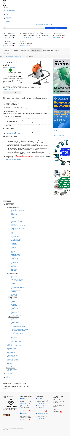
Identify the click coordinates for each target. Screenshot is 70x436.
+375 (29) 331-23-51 (27, 37)
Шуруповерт (14, 266)
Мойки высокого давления (17, 237)
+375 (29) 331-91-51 (7, 37)
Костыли (13, 319)
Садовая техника (25, 50)
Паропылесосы (14, 283)
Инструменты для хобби (16, 226)
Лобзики (13, 233)
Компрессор (14, 229)
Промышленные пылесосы (17, 277)
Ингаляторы (13, 338)
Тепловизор (13, 261)
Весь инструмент (15, 209)
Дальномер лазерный (16, 220)
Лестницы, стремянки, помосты (18, 309)
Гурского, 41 (24, 398)
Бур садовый (14, 307)
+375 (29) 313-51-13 (40, 37)
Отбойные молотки (15, 242)
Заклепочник (14, 224)
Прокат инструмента (13, 207)
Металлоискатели (15, 236)
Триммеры (13, 301)
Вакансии (8, 18)
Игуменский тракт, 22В (43, 413)
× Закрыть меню (7, 201)
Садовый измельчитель (16, 305)
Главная (3, 56)
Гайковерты (13, 217)
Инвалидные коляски (16, 322)
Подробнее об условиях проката (13, 133)
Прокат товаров (9, 56)
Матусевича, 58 (24, 405)
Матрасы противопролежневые (18, 326)
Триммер (13, 265)
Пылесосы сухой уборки (16, 280)
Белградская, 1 (24, 413)
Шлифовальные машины (16, 267)
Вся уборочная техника (16, 275)
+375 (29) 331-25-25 (24, 45)
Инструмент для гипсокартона (18, 225)
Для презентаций (12, 352)
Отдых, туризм (11, 356)
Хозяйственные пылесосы (17, 279)
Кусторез (13, 231)
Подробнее (27, 84)
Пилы (12, 246)
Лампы (12, 232)
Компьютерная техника (13, 349)
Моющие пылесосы (15, 282)
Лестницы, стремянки (13, 353)
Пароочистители (14, 284)
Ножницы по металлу (16, 239)
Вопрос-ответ (9, 17)
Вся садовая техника (15, 298)
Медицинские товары (13, 316)
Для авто (10, 363)
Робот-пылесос (14, 286)
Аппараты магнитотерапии (17, 333)
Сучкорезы (13, 304)
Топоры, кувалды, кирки (16, 315)
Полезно (7, 15)
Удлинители (13, 270)
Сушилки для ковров (15, 292)
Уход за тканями (14, 295)
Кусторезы (13, 302)
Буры (12, 213)
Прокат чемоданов (12, 358)
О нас (7, 14)
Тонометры (13, 340)
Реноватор (13, 251)
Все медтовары (14, 318)
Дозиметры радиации (16, 341)
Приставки (10, 351)
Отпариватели (14, 294)
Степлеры (13, 257)
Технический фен (15, 259)
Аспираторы (14, 337)
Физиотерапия (14, 336)
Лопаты (12, 313)
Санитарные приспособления (17, 332)
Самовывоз (8, 11)
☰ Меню (5, 388)
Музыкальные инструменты (14, 345)
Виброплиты (14, 214)
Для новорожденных (13, 355)
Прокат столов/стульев (13, 359)
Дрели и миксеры (15, 222)
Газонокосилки (14, 218)
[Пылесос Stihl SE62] (39, 73)
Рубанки (13, 252)
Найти (56, 28)
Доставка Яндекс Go (10, 10)
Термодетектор (14, 262)
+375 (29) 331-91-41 (7, 45)
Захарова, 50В (41, 398)
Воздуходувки (14, 216)
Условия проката (9, 9)
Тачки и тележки (14, 258)
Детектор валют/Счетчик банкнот (15, 362)
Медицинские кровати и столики (18, 327)
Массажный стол (15, 334)
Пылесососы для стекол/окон (17, 287)
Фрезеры (13, 272)
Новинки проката (12, 206)
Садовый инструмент (16, 254)
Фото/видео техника (12, 347)
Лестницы (13, 235)
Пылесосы (13, 250)
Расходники (6, 53)
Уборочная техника (36, 50)
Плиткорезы (13, 247)
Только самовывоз (10, 367)
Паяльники (13, 243)
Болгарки (13, 211)
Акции (7, 7)
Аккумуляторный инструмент (17, 210)
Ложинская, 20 (41, 405)
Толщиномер (14, 263)
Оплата (7, 13)
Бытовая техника (12, 348)
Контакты (8, 21)
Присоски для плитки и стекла (18, 248)
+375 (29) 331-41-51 (57, 37)
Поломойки (13, 291)
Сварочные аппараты (16, 255)
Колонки (57, 50)
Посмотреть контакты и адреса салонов (43, 24)
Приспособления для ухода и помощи (19, 329)
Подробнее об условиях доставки (13, 159)
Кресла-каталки (14, 323)
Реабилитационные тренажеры (18, 330)
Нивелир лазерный (15, 240)
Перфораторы (14, 244)
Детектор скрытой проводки (17, 221)
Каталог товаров (9, 204)
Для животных (11, 364)
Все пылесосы (14, 276)
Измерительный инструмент (17, 228)
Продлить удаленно (10, 19)
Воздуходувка (14, 288)
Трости (12, 321)
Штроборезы (14, 269)
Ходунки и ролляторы (16, 325)
